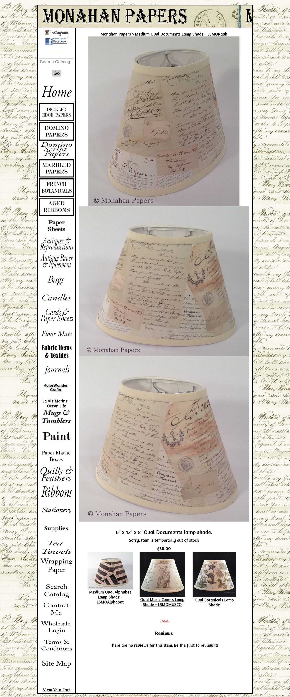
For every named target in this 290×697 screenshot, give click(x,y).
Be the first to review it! (196, 645)
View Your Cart (56, 689)
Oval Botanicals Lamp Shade (214, 602)
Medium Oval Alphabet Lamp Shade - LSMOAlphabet (110, 596)
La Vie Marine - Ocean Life (56, 403)
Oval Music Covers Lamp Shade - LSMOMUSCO (162, 602)
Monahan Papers (116, 33)
